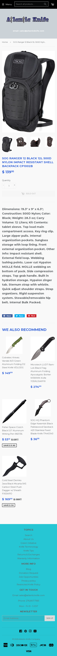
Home (5, 42)
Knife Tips (29, 550)
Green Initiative (28, 543)
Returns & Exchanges (28, 554)
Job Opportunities (28, 577)
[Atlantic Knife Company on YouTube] (35, 631)
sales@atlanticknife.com (32, 595)
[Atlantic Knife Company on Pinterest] (25, 631)
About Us (28, 539)
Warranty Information (28, 558)
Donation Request (28, 573)
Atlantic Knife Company (29, 639)
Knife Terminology (28, 546)
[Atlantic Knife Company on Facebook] (20, 631)
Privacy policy (28, 580)
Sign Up (49, 618)
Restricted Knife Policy (28, 584)
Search (28, 535)
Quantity (6, 180)
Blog (28, 569)
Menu (9, 4)
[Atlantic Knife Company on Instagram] (30, 631)
